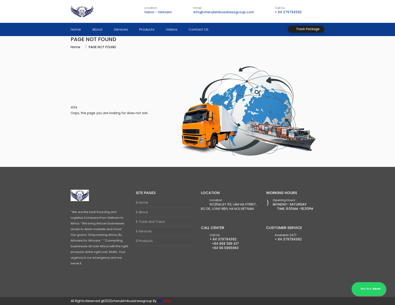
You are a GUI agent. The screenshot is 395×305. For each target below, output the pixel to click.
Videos (171, 29)
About (97, 29)
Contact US (198, 29)
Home (76, 29)
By (162, 301)
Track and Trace (152, 221)
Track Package (307, 29)
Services (121, 29)
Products (147, 29)
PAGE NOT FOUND (102, 47)
